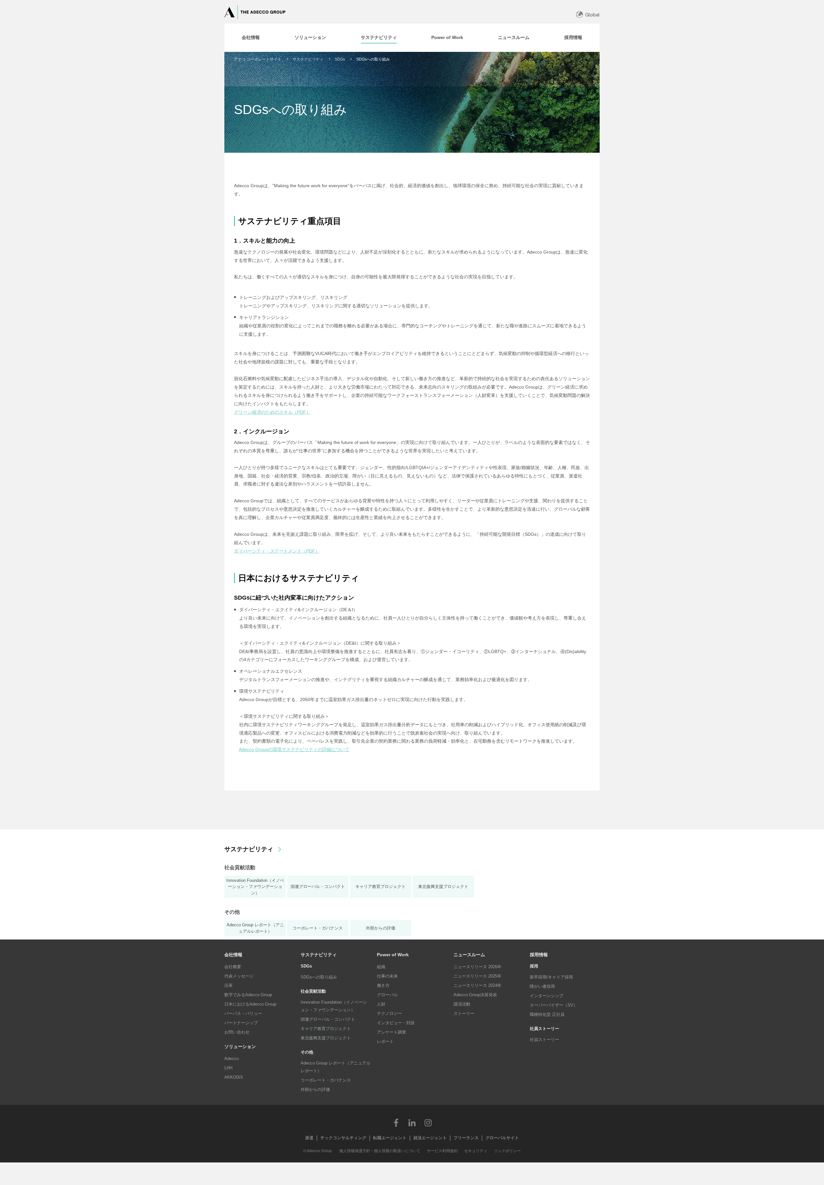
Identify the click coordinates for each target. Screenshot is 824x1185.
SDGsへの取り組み (319, 977)
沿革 (228, 985)
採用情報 (539, 954)
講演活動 (462, 1004)
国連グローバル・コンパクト (328, 1019)
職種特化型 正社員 (547, 1014)
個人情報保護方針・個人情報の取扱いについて (379, 1151)
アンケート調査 (391, 1032)
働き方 (383, 985)
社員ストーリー (544, 1039)
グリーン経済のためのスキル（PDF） (272, 412)
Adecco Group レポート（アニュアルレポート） (335, 1067)
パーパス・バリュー (243, 1013)
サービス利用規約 (442, 1151)
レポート (385, 1041)
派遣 (309, 1137)
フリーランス (466, 1137)
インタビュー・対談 (396, 1022)
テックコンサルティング (343, 1137)
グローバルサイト (502, 1137)
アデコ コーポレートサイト (257, 59)
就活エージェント (430, 1137)
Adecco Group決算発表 (475, 994)
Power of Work (393, 954)
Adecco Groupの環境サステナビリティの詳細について (294, 749)
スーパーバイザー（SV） (553, 1005)
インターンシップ (546, 995)
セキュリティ (475, 1151)
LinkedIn (412, 1122)
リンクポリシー (507, 1151)
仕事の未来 (387, 976)
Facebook (396, 1122)
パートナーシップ (241, 1022)
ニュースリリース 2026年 (477, 966)
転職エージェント (390, 1137)
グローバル (387, 994)
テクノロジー (389, 1013)
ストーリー (464, 1013)
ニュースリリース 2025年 (477, 976)
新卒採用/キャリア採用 (551, 977)
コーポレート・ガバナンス (326, 1080)
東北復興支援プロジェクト (326, 1038)
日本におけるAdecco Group (250, 1004)
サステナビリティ (308, 59)
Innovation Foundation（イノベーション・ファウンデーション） (334, 1006)
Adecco (231, 1058)
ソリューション (240, 1046)
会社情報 (233, 954)
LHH (228, 1067)
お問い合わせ (236, 1032)
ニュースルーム (469, 954)
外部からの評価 (315, 1089)
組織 (381, 966)
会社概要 (232, 966)
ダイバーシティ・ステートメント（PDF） (277, 551)
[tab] (250, 38)
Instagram (428, 1122)
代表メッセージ (239, 976)
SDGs (340, 59)
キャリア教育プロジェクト (326, 1028)
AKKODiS (233, 1077)
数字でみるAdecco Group (248, 994)
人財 (381, 1004)
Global (592, 14)
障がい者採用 (542, 986)
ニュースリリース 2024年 (477, 985)
